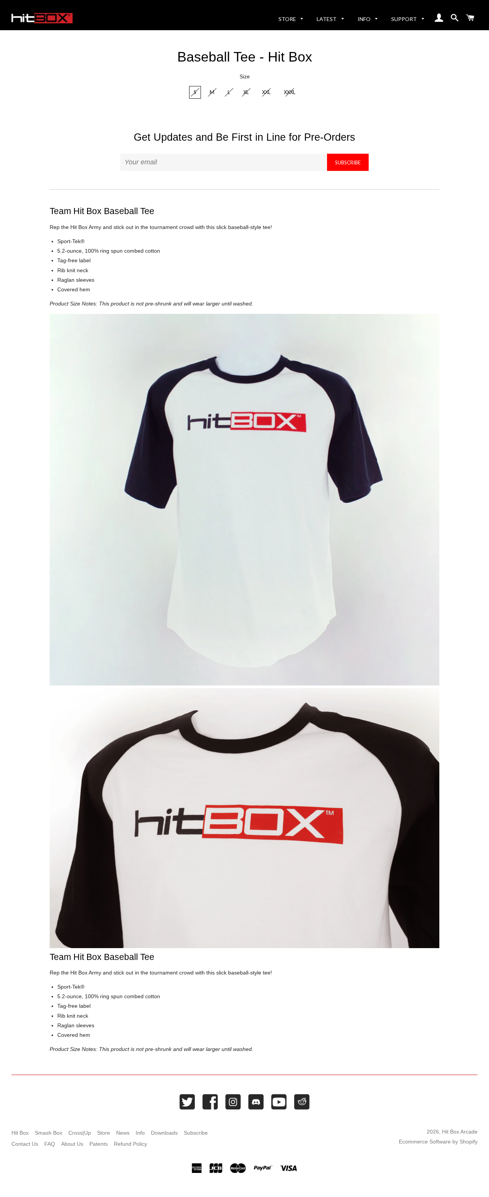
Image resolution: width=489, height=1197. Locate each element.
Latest (327, 19)
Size (245, 76)
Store (288, 19)
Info (365, 19)
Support (404, 19)
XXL (266, 92)
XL (246, 92)
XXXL (289, 92)
